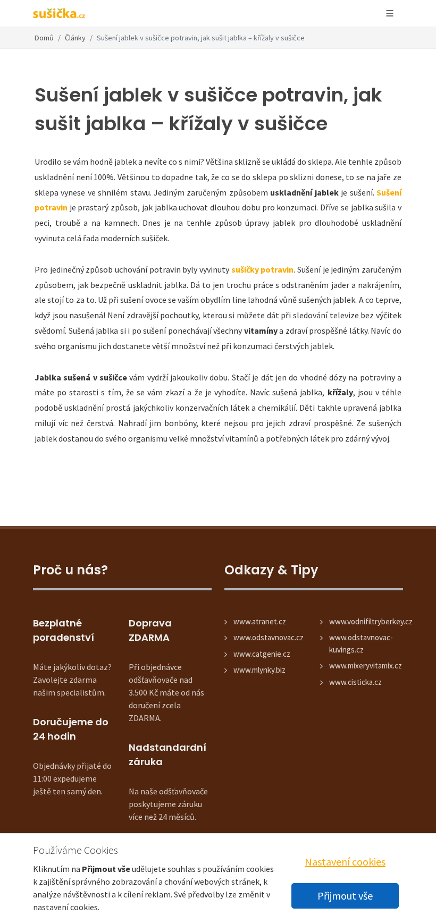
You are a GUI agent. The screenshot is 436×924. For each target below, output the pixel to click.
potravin (51, 207)
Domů (44, 38)
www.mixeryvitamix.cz (365, 665)
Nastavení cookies (345, 861)
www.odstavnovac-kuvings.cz (361, 643)
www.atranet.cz (259, 621)
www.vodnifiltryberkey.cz (371, 621)
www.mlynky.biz (259, 670)
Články (75, 38)
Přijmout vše (345, 895)
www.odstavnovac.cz (268, 637)
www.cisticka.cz (355, 682)
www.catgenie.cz (261, 654)
